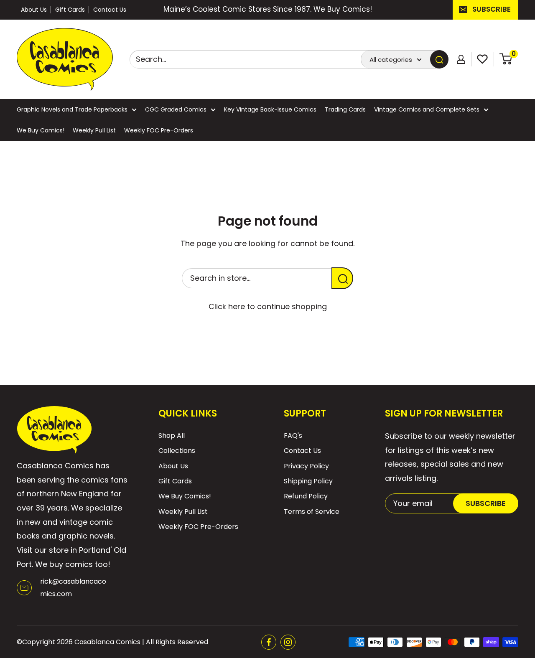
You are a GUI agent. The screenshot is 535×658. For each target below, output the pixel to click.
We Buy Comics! (40, 130)
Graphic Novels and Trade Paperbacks (72, 109)
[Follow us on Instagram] (288, 642)
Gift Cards (70, 9)
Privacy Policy (306, 466)
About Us (34, 9)
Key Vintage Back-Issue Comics (270, 109)
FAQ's (293, 435)
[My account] (461, 59)
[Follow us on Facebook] (268, 642)
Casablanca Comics (107, 642)
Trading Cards (345, 109)
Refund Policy (306, 496)
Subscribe (491, 9)
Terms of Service (311, 511)
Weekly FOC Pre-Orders (158, 130)
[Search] (439, 59)
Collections (176, 450)
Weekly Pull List (94, 130)
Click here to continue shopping (268, 306)
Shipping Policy (308, 481)
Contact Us (109, 9)
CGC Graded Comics (175, 109)
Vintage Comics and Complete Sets (426, 109)
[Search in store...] (342, 278)
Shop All (171, 435)
